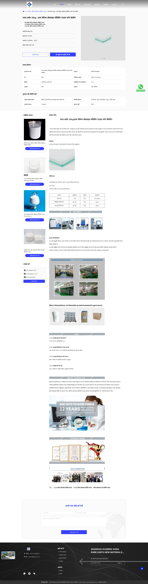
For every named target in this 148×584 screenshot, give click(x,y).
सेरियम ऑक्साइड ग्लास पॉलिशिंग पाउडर (101, 487)
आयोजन (106, 4)
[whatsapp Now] (140, 91)
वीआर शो (77, 4)
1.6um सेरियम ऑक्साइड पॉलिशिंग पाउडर (83, 487)
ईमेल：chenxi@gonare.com (32, 556)
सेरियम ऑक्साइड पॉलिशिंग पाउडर (39, 11)
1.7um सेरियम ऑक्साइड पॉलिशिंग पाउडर (63, 487)
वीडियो (69, 4)
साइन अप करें (120, 563)
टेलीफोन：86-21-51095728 (32, 553)
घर (55, 4)
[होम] (29, 4)
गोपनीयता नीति (44, 582)
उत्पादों (61, 4)
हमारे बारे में (87, 4)
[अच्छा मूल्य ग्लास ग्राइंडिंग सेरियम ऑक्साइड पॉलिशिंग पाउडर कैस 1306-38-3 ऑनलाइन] (34, 201)
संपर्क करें (97, 4)
